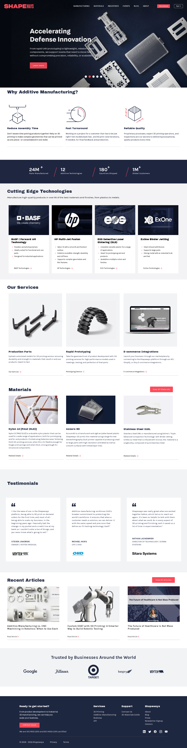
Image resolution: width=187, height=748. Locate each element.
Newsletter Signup (154, 721)
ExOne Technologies (151, 268)
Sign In (178, 6)
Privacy (53, 742)
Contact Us (127, 712)
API (95, 721)
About (148, 712)
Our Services (14, 372)
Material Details (15, 456)
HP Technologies (64, 268)
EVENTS (126, 6)
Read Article (12, 637)
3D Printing (99, 712)
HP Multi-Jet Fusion (67, 239)
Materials (99, 6)
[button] (161, 389)
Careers (149, 724)
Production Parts (20, 352)
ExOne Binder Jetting (155, 239)
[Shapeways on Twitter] (149, 732)
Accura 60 (73, 429)
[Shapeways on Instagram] (160, 732)
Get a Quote (163, 6)
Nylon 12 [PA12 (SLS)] (23, 429)
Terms (66, 742)
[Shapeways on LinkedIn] (144, 732)
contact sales (29, 725)
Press (147, 718)
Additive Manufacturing (105, 715)
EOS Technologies (107, 268)
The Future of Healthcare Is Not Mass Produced (150, 626)
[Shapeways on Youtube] (166, 732)
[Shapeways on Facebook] (155, 732)
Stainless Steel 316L (137, 429)
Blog (147, 715)
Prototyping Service (74, 372)
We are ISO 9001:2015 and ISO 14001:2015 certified (42, 732)
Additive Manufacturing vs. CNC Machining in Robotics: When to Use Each (32, 626)
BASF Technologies (22, 268)
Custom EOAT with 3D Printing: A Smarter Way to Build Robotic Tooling (93, 626)
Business (98, 718)
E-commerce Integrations (141, 352)
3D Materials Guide (131, 715)
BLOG (136, 6)
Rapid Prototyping (78, 352)
